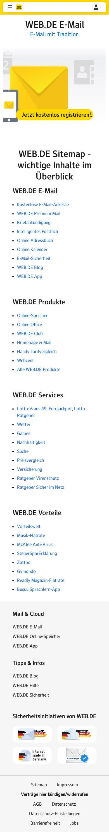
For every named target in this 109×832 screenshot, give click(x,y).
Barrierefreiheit (45, 823)
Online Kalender (32, 249)
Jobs (74, 823)
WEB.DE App (29, 276)
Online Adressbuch (35, 240)
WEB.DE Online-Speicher (36, 636)
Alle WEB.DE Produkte (38, 369)
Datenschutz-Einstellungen (54, 813)
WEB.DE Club (30, 333)
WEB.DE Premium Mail (38, 213)
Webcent (25, 360)
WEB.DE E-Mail (27, 627)
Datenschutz (64, 804)
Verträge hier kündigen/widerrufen (54, 794)
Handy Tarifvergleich (37, 351)
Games (23, 433)
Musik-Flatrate (31, 535)
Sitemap (39, 784)
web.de (19, 7)
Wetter (23, 424)
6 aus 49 (38, 408)
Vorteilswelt (29, 526)
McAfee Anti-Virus (35, 544)
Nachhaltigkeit (31, 442)
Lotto (22, 408)
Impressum (67, 784)
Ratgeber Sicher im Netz (40, 487)
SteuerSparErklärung (37, 553)
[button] (10, 7)
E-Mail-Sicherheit (34, 258)
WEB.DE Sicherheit (31, 695)
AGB (37, 804)
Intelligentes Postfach (37, 231)
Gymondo (26, 571)
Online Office (29, 324)
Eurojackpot (60, 408)
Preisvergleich (30, 460)
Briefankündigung (34, 222)
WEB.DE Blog (30, 267)
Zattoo (23, 562)
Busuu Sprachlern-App (38, 589)
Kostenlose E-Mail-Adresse (43, 204)
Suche (23, 451)
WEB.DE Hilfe (26, 685)
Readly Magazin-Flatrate (40, 580)
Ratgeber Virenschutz (38, 478)
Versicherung (29, 469)
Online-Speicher (32, 315)
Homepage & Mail (34, 342)
